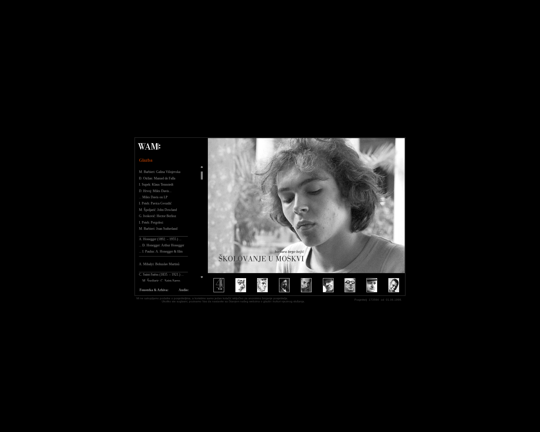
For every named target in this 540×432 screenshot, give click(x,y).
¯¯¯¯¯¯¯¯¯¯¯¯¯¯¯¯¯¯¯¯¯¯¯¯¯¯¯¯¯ (163, 258)
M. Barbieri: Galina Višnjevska (159, 172)
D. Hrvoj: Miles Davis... (155, 191)
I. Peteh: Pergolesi (151, 222)
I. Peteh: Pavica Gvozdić (155, 203)
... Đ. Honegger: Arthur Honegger (161, 245)
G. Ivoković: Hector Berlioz (157, 216)
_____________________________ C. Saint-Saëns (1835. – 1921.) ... (163, 272)
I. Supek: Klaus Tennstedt (156, 184)
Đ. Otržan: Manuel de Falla (157, 178)
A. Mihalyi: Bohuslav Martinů (159, 264)
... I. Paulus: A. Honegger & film (161, 251)
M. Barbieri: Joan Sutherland (158, 229)
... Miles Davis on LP (153, 197)
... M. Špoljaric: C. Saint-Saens (159, 281)
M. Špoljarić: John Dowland (158, 210)
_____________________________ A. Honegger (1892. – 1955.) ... (163, 237)
